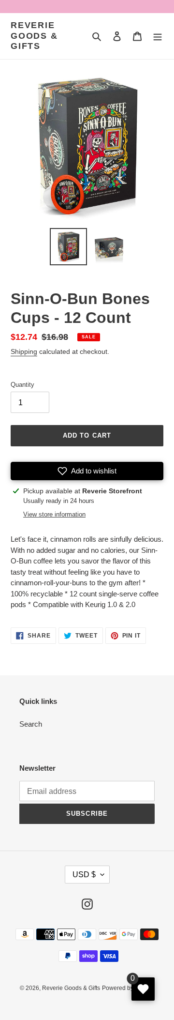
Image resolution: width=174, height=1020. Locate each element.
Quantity (22, 384)
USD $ (84, 874)
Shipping (24, 351)
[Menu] (157, 36)
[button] (87, 471)
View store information (54, 514)
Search (30, 724)
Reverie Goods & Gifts (34, 35)
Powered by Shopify (128, 988)
